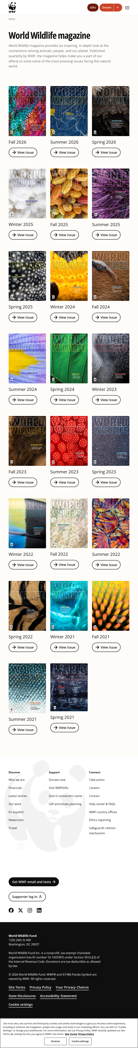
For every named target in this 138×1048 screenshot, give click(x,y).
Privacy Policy (41, 987)
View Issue (25, 152)
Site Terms (17, 987)
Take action (97, 780)
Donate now (57, 780)
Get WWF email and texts (31, 882)
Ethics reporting (100, 820)
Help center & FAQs (102, 804)
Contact (94, 796)
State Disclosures (22, 996)
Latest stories (18, 796)
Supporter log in (24, 897)
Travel (13, 828)
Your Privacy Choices (72, 987)
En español (16, 812)
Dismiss (55, 1041)
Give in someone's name (65, 796)
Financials (15, 788)
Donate (106, 7)
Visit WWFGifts (58, 788)
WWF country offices (103, 812)
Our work (15, 804)
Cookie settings (21, 1004)
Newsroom (16, 820)
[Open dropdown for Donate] (118, 7)
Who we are (17, 780)
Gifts (93, 7)
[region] (69, 1033)
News (12, 19)
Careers (94, 788)
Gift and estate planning (65, 804)
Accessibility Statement (58, 996)
